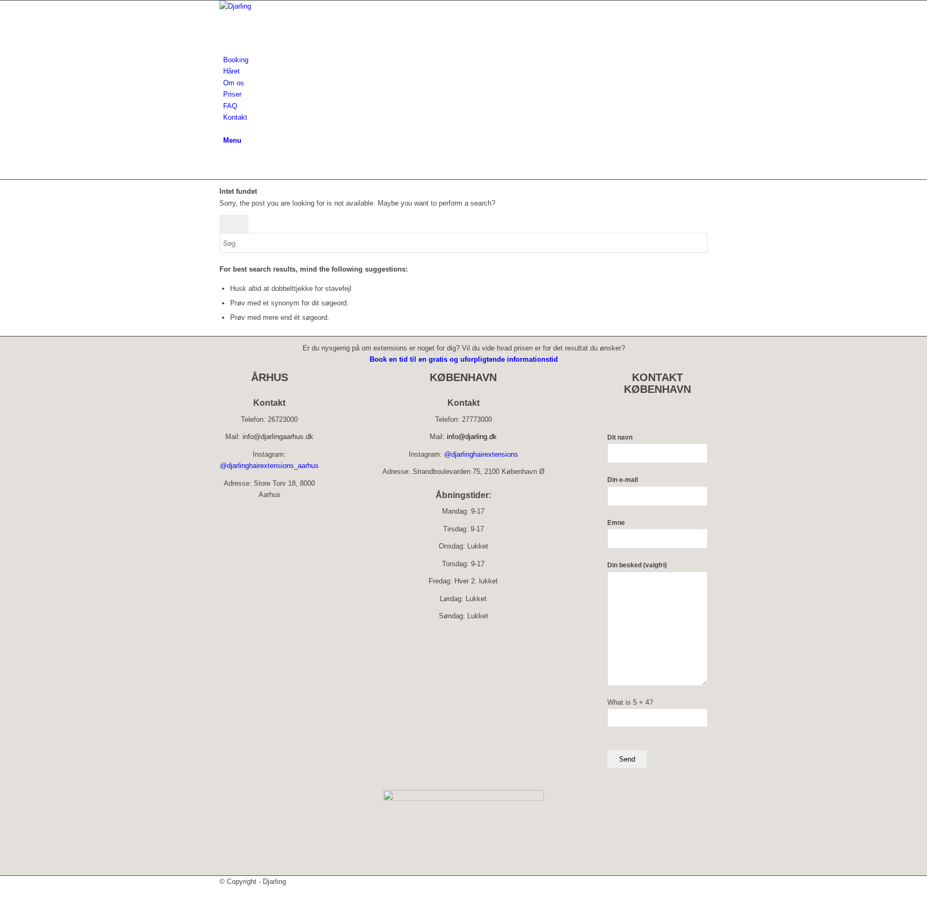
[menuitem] (465, 59)
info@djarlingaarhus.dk (277, 437)
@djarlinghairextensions (481, 454)
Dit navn (619, 437)
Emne (616, 523)
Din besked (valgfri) (637, 565)
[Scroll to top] (2, 915)
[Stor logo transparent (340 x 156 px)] (299, 6)
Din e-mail (622, 480)
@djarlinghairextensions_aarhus (269, 466)
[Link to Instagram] (226, 163)
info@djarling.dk (472, 437)
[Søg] (226, 129)
